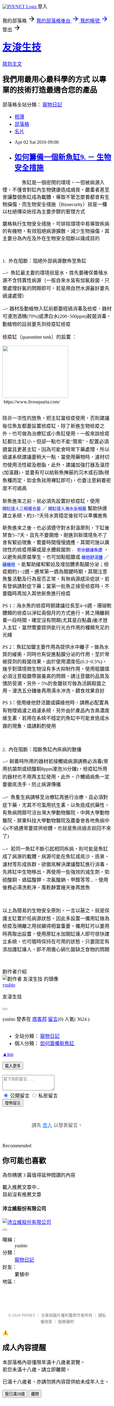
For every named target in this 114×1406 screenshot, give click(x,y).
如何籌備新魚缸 (57, 1043)
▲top (7, 1054)
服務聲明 (66, 1321)
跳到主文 (12, 64)
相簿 (19, 116)
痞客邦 (39, 1019)
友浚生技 (21, 47)
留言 (53, 1019)
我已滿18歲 (15, 1394)
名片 (19, 131)
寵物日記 (52, 104)
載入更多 (13, 1066)
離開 (35, 1394)
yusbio (8, 984)
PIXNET (28, 1315)
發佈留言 (13, 1103)
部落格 (22, 124)
